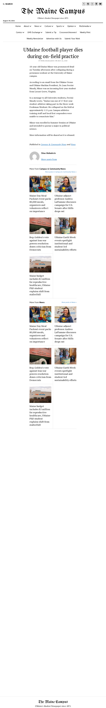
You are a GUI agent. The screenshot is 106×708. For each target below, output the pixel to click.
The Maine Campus (53, 11)
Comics (19, 32)
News (36, 26)
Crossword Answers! (68, 32)
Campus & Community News (53, 144)
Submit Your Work (72, 38)
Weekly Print (85, 32)
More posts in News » (69, 302)
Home (18, 26)
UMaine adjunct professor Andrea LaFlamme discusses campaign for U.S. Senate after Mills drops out (65, 203)
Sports (59, 26)
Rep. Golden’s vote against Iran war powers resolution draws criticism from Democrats (40, 243)
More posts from (49, 159)
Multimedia (84, 26)
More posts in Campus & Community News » (61, 172)
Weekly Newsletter (35, 38)
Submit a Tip (51, 32)
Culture (48, 26)
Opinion (70, 26)
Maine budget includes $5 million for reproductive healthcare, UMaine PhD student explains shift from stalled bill (39, 285)
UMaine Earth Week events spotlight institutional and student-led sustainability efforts (65, 243)
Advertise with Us (54, 38)
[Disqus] (53, 463)
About (26, 26)
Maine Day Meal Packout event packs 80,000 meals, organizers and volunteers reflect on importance (40, 203)
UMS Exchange (33, 32)
